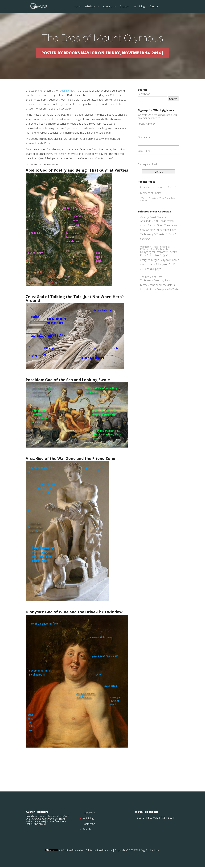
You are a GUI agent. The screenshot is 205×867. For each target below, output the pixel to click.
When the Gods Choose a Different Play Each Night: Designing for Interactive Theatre (158, 249)
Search (87, 829)
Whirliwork (91, 6)
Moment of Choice (150, 193)
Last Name (144, 150)
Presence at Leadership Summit (158, 187)
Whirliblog (139, 6)
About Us (108, 6)
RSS (163, 817)
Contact (153, 6)
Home (77, 6)
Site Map (153, 817)
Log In (171, 817)
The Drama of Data (151, 277)
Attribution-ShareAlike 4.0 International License (85, 850)
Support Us (89, 813)
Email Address (146, 124)
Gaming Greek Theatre (153, 217)
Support (124, 6)
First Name (144, 137)
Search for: (144, 94)
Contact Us (89, 824)
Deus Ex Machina (69, 90)
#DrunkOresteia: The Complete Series (157, 200)
